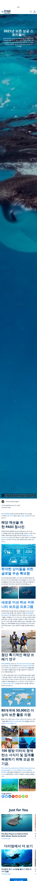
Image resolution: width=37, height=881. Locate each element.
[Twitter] (6, 796)
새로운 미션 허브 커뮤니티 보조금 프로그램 (17, 604)
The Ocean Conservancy (25, 664)
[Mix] (19, 796)
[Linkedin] (9, 796)
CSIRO (10, 666)
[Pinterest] (13, 796)
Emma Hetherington (12, 501)
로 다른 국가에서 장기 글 (9, 683)
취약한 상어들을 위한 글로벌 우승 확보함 (17, 571)
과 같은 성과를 (24, 516)
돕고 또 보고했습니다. (10, 723)
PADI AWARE (5, 514)
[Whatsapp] (23, 796)
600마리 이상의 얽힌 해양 (17, 721)
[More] (26, 796)
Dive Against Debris (26, 666)
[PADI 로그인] (34, 11)
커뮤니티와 (10, 516)
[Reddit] (16, 796)
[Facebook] (3, 796)
